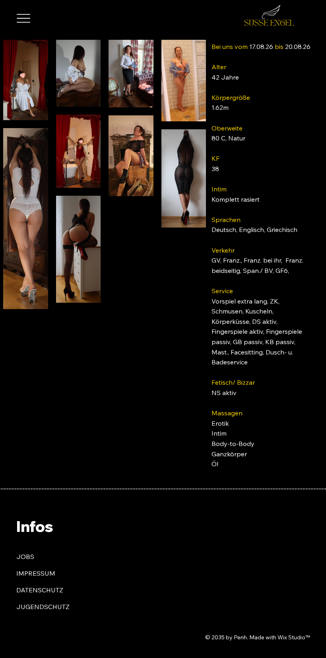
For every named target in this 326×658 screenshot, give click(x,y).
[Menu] (23, 18)
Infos (34, 526)
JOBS (25, 557)
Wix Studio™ (293, 637)
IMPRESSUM (35, 573)
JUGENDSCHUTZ (43, 607)
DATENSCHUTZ (39, 590)
